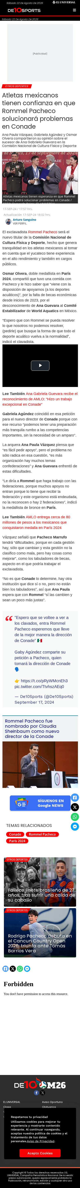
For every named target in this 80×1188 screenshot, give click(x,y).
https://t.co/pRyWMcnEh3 (44, 681)
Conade (15, 834)
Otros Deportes (17, 859)
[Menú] (74, 10)
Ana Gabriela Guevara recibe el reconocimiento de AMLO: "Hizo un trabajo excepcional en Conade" (40, 399)
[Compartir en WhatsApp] (75, 817)
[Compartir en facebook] (75, 797)
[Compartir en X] (75, 807)
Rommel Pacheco (42, 232)
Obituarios (49, 1107)
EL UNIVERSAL (11, 1102)
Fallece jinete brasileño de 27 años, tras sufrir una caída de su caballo (41, 895)
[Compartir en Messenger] (75, 826)
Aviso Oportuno (52, 1102)
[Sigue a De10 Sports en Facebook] (36, 1092)
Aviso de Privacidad (40, 1141)
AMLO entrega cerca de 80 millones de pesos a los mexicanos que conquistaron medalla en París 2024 (36, 522)
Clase (7, 1107)
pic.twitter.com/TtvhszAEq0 (39, 686)
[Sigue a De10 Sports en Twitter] (42, 1092)
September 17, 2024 (34, 702)
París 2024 (17, 841)
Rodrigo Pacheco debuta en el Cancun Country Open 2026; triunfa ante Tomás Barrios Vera (40, 943)
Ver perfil (20, 223)
